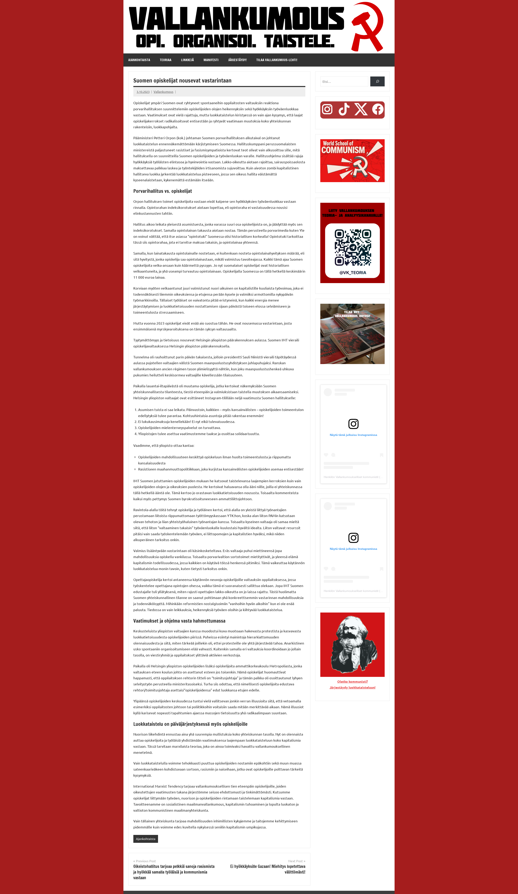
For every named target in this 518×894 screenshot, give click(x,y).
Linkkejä (187, 60)
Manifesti (211, 60)
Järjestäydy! (237, 60)
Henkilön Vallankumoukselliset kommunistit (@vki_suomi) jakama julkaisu (370, 477)
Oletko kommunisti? (352, 681)
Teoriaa (165, 60)
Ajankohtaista (139, 60)
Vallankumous (163, 91)
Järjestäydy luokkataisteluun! (353, 687)
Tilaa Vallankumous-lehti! (276, 60)
